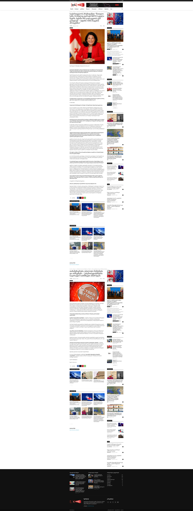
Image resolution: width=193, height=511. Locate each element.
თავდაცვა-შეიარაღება (84, 210)
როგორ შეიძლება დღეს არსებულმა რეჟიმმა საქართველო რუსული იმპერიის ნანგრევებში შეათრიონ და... (113, 141)
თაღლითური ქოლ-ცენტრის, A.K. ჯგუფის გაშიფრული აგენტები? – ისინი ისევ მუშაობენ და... (112, 178)
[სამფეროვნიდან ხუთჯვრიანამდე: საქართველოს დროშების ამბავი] (90, 487)
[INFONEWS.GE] (78, 5)
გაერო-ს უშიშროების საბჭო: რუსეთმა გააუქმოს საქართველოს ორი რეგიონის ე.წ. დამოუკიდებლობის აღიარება (114, 45)
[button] (122, 9)
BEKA (71, 25)
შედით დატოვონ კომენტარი (74, 264)
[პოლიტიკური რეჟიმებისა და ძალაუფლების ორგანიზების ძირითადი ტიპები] (115, 151)
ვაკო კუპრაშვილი (109, 189)
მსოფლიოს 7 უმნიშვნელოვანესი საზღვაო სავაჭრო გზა (117, 103)
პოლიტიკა (74, 11)
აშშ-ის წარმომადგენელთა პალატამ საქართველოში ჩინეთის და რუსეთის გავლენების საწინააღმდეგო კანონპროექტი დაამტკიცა (80, 489)
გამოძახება (114, 107)
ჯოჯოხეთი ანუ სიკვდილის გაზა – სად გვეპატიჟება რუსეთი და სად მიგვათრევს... (115, 124)
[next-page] (72, 219)
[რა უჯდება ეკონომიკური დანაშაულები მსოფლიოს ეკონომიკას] (90, 476)
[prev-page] (70, 219)
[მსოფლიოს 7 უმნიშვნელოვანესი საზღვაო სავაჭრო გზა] (109, 104)
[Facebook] (117, 0)
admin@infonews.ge (90, 505)
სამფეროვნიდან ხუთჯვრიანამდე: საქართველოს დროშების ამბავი (99, 486)
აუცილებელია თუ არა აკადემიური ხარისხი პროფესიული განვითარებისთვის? (114, 199)
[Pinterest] (120, 0)
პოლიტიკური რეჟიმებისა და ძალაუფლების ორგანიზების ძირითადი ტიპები (114, 157)
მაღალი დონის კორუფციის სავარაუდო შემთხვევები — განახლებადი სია (111, 173)
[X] (121, 0)
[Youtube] (122, 0)
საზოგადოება (83, 249)
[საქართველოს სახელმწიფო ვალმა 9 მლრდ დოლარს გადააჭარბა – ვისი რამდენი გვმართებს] (109, 89)
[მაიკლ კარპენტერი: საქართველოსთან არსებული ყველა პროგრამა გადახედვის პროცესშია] (90, 481)
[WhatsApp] (85, 198)
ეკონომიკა (71, 249)
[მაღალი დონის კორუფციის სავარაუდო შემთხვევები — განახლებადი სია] (120, 173)
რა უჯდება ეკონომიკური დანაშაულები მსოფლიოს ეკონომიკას (98, 475)
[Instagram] (118, 0)
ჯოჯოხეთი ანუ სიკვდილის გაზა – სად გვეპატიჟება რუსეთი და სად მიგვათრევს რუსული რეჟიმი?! (87, 251)
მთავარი (71, 11)
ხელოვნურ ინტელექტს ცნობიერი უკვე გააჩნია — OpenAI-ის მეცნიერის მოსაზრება (115, 206)
